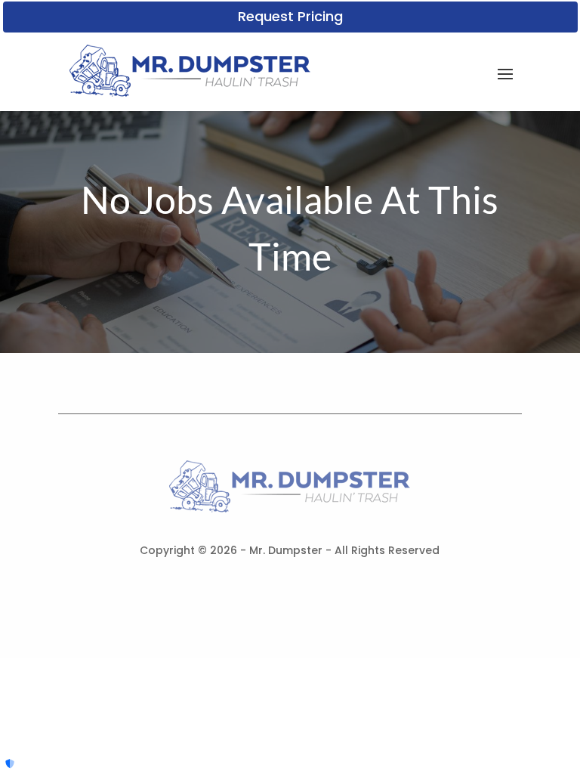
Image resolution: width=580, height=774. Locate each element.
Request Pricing (290, 16)
